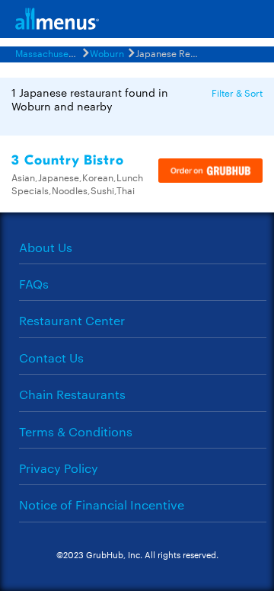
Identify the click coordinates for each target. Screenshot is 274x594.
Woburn (107, 52)
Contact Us (51, 358)
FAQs (34, 284)
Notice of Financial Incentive (101, 505)
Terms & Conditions (75, 431)
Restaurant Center (72, 320)
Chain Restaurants (72, 394)
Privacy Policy (58, 468)
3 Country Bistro (67, 160)
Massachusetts (47, 52)
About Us (45, 247)
